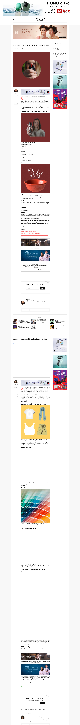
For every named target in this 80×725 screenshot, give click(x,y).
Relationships (43, 325)
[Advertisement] (60, 125)
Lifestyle (40, 325)
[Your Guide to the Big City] (40, 19)
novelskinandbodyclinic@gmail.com (31, 677)
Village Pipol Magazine (42, 709)
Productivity (41, 320)
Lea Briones (16, 93)
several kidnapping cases (43, 100)
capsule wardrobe (26, 709)
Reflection (44, 320)
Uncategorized (20, 326)
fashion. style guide (32, 709)
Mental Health (20, 320)
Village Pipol (37, 709)
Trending (58, 325)
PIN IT (36, 178)
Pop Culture (61, 325)
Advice (37, 319)
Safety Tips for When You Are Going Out (28, 231)
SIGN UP (42, 288)
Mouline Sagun (16, 384)
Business (40, 319)
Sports (23, 320)
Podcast (38, 320)
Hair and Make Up (43, 319)
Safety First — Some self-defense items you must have (31, 233)
